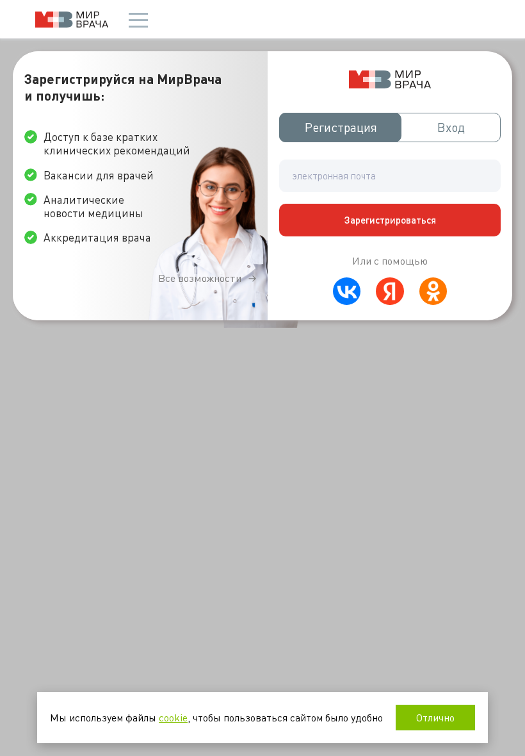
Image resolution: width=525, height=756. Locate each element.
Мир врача (71, 20)
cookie (173, 717)
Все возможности (199, 278)
